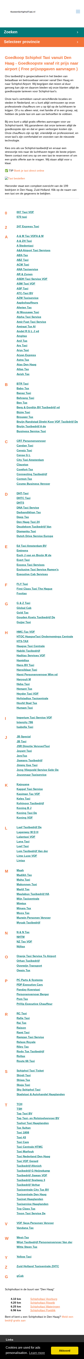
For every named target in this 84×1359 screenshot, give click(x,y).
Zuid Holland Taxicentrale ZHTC (38, 1266)
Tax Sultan (24, 1127)
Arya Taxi (23, 350)
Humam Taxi (25, 707)
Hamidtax (23, 660)
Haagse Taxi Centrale (31, 646)
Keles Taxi (23, 798)
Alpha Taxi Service (29, 316)
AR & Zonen (25, 274)
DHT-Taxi (23, 493)
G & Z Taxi (23, 603)
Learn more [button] (37, 1352)
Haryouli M (24, 679)
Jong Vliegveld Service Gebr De (38, 769)
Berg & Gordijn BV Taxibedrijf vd (38, 407)
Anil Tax (22, 340)
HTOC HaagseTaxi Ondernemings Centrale (45, 636)
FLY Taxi (22, 584)
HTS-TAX (22, 641)
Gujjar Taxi (24, 622)
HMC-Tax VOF (26, 631)
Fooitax (22, 593)
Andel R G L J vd (28, 331)
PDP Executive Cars (30, 984)
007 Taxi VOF (25, 212)
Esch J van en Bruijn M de (34, 555)
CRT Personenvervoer (31, 440)
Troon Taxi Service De (31, 1213)
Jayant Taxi (24, 750)
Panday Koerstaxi (28, 989)
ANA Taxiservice (27, 269)
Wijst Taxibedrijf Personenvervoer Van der (44, 1242)
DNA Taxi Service (28, 507)
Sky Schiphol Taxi (28, 1089)
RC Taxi (22, 1013)
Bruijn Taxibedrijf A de (31, 426)
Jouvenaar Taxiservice (31, 774)
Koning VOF (25, 817)
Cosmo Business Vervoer (33, 483)
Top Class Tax (26, 1208)
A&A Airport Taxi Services (33, 250)
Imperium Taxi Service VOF (34, 717)
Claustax (22, 464)
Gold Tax (23, 612)
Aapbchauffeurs (27, 302)
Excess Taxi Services (31, 564)
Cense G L (23, 455)
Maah (20, 870)
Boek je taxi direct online (29, 170)
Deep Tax (23, 517)
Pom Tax (22, 999)
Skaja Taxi (23, 1084)
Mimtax (21, 903)
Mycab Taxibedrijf (28, 922)
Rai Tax (21, 1022)
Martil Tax (23, 889)
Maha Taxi (23, 879)
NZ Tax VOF (24, 941)
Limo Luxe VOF (27, 855)
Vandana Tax (25, 1227)
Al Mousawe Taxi (28, 312)
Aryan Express (26, 355)
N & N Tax (23, 932)
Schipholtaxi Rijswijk (42, 1302)
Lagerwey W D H (27, 832)
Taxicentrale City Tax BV (33, 1189)
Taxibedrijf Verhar (28, 1184)
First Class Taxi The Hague (34, 588)
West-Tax (23, 1237)
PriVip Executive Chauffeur (34, 1003)
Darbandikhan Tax (29, 512)
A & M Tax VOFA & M (30, 236)
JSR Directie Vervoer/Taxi (33, 746)
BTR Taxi (23, 383)
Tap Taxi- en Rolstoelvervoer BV (38, 1118)
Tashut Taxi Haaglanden (33, 1123)
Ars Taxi (22, 345)
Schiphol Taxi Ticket (30, 1070)
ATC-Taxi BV (25, 293)
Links (9, 1339)
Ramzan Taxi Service (30, 1037)
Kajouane (23, 784)
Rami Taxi (23, 1032)
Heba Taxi (23, 684)
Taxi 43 (21, 1137)
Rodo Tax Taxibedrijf (30, 1051)
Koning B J (24, 808)
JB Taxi (21, 741)
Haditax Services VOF (31, 655)
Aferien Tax (24, 307)
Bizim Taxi (23, 412)
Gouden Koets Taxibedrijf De (36, 617)
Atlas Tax (23, 369)
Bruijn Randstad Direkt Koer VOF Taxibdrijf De (47, 421)
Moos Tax (23, 913)
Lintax (21, 860)
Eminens (22, 550)
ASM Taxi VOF (26, 283)
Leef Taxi (23, 846)
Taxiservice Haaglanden (32, 1204)
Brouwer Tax (25, 417)
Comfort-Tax (25, 469)
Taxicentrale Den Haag (31, 1194)
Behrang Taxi (25, 398)
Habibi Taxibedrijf (28, 650)
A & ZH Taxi (24, 240)
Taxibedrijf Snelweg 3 (31, 1180)
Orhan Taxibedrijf (28, 960)
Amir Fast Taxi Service (31, 321)
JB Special (24, 736)
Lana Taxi (23, 841)
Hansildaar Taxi (27, 669)
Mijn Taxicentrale (28, 898)
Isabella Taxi (25, 727)
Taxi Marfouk (25, 1151)
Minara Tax (24, 908)
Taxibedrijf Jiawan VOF (32, 1175)
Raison (21, 1027)
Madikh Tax (24, 875)
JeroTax (22, 755)
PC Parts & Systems (30, 980)
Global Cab (24, 607)
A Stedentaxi (25, 245)
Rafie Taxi (23, 1018)
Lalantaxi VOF (26, 836)
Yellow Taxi (24, 1256)
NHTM (21, 936)
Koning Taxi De (27, 812)
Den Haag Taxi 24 (28, 521)
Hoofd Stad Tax (27, 703)
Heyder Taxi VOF (28, 693)
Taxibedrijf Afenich (29, 1165)
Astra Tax (23, 359)
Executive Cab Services (32, 574)
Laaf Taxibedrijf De (29, 827)
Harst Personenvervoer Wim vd (37, 674)
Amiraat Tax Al (26, 326)
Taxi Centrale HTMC (30, 1146)
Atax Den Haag (26, 364)
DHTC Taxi (23, 498)
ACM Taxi (23, 264)
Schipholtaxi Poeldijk (42, 1310)
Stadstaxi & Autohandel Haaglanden (41, 1094)
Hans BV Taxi (25, 665)
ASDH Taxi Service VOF (32, 278)
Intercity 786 (25, 722)
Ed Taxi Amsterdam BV (31, 545)
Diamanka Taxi (26, 531)
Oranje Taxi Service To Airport (36, 956)
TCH (19, 1104)
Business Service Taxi (31, 431)
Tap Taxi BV (24, 1113)
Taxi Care (23, 1142)
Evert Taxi (23, 559)
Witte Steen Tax (27, 1246)
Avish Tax (23, 374)
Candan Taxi (25, 445)
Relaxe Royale (26, 1042)
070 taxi (22, 216)
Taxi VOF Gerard (27, 1161)
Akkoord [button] (64, 1350)
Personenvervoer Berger (33, 994)
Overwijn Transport (29, 965)
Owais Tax (23, 970)
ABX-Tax (22, 255)
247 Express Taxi (28, 226)
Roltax (21, 1056)
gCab (20, 1275)
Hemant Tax (24, 688)
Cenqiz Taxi (24, 450)
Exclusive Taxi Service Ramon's (38, 569)
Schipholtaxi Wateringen (45, 1306)
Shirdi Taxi (24, 1075)
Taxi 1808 (23, 1132)
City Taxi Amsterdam (30, 459)
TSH (19, 1108)
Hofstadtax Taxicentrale (32, 698)
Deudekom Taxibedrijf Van (34, 526)
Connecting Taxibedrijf (32, 474)
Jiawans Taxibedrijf (29, 760)
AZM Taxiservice (27, 297)
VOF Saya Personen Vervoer (35, 1223)
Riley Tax (23, 1046)
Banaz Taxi (24, 393)
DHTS (20, 502)
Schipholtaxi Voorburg (43, 1299)
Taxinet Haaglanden (30, 1199)
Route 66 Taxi (26, 1061)
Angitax (22, 335)
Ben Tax (22, 402)
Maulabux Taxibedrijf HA (33, 894)
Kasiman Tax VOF (28, 793)
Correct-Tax (24, 478)
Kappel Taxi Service (30, 789)
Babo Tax (23, 388)
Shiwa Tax (23, 1080)
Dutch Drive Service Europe (35, 536)
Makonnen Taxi (27, 884)
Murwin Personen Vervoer (34, 917)
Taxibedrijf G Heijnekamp (33, 1170)
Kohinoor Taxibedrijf (30, 803)
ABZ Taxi (23, 259)
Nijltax (21, 946)
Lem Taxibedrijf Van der (32, 851)
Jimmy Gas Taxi (27, 765)
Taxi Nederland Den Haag (33, 1156)
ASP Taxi (22, 288)
